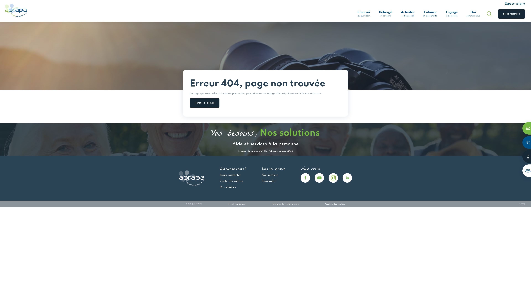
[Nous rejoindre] (526, 170)
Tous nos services (273, 169)
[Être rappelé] (526, 142)
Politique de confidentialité (285, 204)
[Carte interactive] (526, 156)
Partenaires (228, 187)
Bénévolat (269, 181)
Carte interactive (231, 181)
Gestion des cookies (335, 204)
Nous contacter (230, 175)
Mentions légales (236, 204)
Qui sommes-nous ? (233, 169)
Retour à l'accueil (204, 103)
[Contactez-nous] (526, 128)
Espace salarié (515, 3)
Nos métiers (270, 175)
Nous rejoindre (511, 14)
